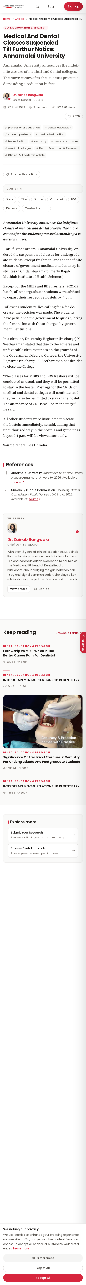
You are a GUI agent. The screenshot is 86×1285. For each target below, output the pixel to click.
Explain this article (24, 174)
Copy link (57, 199)
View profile (18, 589)
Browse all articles (69, 633)
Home (6, 19)
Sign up (73, 6)
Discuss (11, 208)
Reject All (43, 1268)
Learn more (21, 1248)
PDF (73, 199)
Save (9, 199)
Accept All (43, 1278)
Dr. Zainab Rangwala (28, 95)
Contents (14, 188)
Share (38, 199)
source (16, 482)
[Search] (37, 6)
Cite (24, 199)
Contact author (36, 208)
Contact (44, 589)
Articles (19, 19)
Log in (52, 6)
